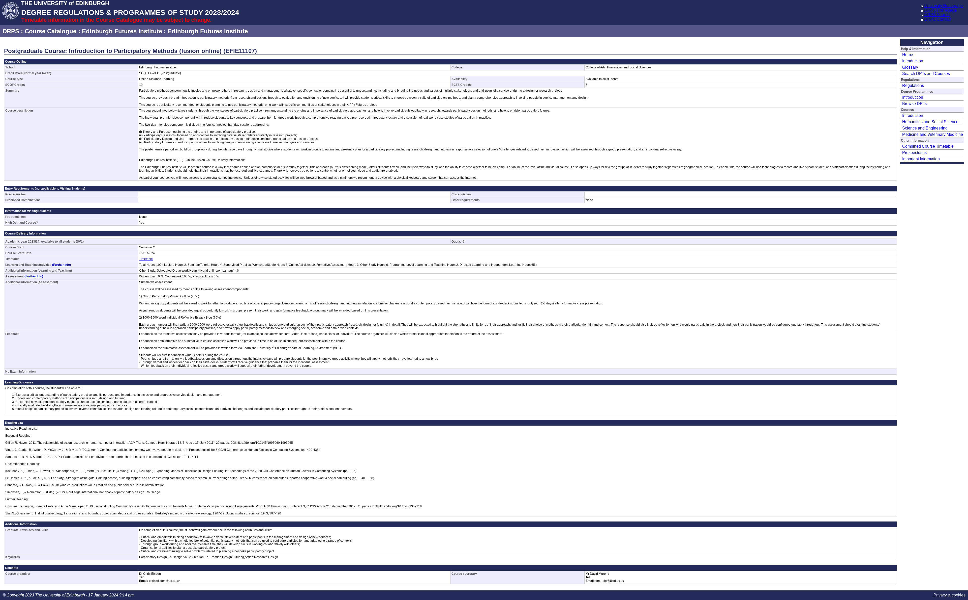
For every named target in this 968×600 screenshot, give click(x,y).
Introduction (912, 61)
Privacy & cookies (949, 595)
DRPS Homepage (940, 10)
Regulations (913, 85)
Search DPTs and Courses (926, 73)
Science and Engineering (925, 128)
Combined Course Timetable (928, 146)
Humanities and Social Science (930, 122)
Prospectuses (914, 152)
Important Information (921, 159)
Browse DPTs (914, 103)
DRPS (11, 31)
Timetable (146, 259)
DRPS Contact (937, 19)
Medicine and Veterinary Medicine (932, 134)
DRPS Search (937, 15)
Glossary (910, 67)
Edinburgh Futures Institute (122, 31)
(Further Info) (61, 265)
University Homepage (943, 6)
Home (907, 55)
